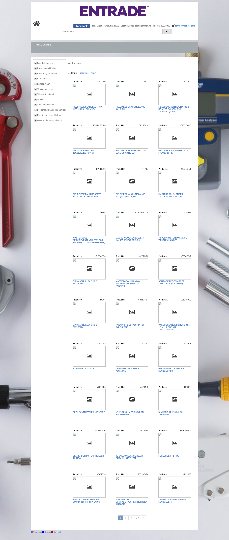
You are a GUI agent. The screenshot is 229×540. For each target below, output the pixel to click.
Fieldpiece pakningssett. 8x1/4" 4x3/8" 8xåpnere (87, 195)
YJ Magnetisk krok (84, 368)
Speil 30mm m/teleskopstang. (89, 412)
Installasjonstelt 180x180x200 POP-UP (83, 151)
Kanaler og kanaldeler (47, 73)
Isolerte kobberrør (45, 63)
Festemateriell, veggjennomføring (51, 110)
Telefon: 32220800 (162, 26)
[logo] (114, 19)
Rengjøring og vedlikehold (49, 115)
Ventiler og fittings (45, 89)
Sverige (47, 532)
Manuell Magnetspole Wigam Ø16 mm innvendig (86, 500)
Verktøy (40, 99)
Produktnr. (84, 73)
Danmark (57, 532)
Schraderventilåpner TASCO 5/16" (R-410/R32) (171, 282)
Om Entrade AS (112, 26)
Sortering (72, 73)
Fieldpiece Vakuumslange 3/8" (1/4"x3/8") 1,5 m (130, 195)
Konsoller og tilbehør (46, 68)
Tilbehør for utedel (45, 94)
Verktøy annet (74, 62)
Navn (93, 73)
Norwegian (37, 532)
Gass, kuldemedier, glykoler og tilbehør (51, 120)
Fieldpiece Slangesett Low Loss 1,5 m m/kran (131, 151)
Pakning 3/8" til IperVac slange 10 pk (171, 369)
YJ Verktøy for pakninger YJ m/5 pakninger (173, 239)
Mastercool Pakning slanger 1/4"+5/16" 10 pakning (128, 283)
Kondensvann (43, 84)
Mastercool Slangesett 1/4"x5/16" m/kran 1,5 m (130, 239)
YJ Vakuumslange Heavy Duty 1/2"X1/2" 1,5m (129, 457)
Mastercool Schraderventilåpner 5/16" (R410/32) (131, 501)
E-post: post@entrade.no (139, 26)
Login (123, 26)
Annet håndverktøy (45, 105)
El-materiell (42, 79)
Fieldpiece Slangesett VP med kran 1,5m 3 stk (87, 108)
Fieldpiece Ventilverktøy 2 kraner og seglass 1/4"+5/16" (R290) (173, 109)
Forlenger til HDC (168, 456)
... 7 (137, 518)
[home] (36, 26)
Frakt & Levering (43, 44)
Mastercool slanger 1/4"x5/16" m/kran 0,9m (170, 195)
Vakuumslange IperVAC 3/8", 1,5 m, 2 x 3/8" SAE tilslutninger (174, 327)
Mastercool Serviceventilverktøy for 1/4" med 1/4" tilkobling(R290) (89, 240)
